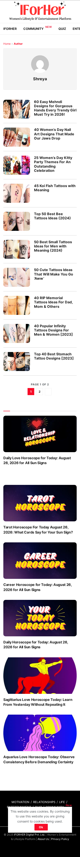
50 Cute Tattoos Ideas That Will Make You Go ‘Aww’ (53, 274)
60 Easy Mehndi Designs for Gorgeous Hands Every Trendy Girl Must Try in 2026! (55, 108)
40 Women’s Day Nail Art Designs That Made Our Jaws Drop (54, 133)
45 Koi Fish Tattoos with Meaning (55, 188)
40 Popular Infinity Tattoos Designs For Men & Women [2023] (53, 330)
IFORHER (10, 29)
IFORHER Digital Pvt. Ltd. (29, 834)
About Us (43, 839)
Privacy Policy (60, 839)
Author (18, 43)
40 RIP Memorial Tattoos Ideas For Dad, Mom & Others (53, 302)
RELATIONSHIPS (44, 802)
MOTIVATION (20, 802)
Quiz (62, 29)
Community (33, 29)
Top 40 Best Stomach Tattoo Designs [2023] (54, 356)
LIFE (62, 802)
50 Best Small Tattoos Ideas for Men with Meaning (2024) (53, 246)
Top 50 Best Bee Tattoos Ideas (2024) (52, 216)
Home (7, 43)
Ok (41, 827)
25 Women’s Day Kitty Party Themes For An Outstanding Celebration (53, 164)
